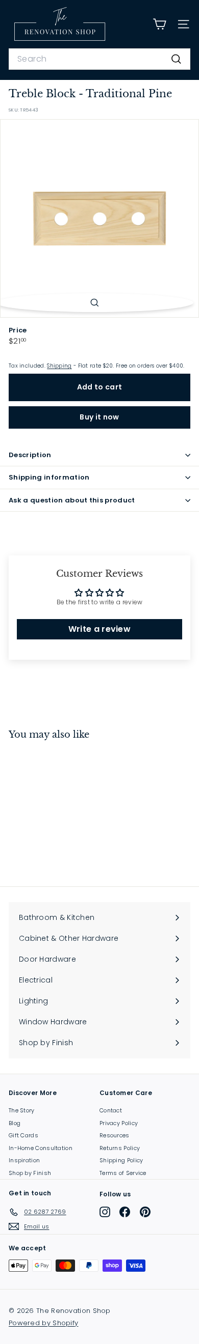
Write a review (99, 629)
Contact (111, 1110)
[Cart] (159, 24)
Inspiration (24, 1160)
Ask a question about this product (72, 500)
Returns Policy (120, 1148)
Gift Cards (23, 1135)
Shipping (59, 366)
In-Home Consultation (40, 1148)
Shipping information (49, 477)
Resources (115, 1135)
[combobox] (99, 59)
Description (30, 455)
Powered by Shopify (43, 1323)
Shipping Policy (121, 1160)
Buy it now (99, 417)
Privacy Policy (119, 1123)
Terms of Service (123, 1173)
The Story (22, 1110)
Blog (14, 1123)
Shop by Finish (30, 1173)
